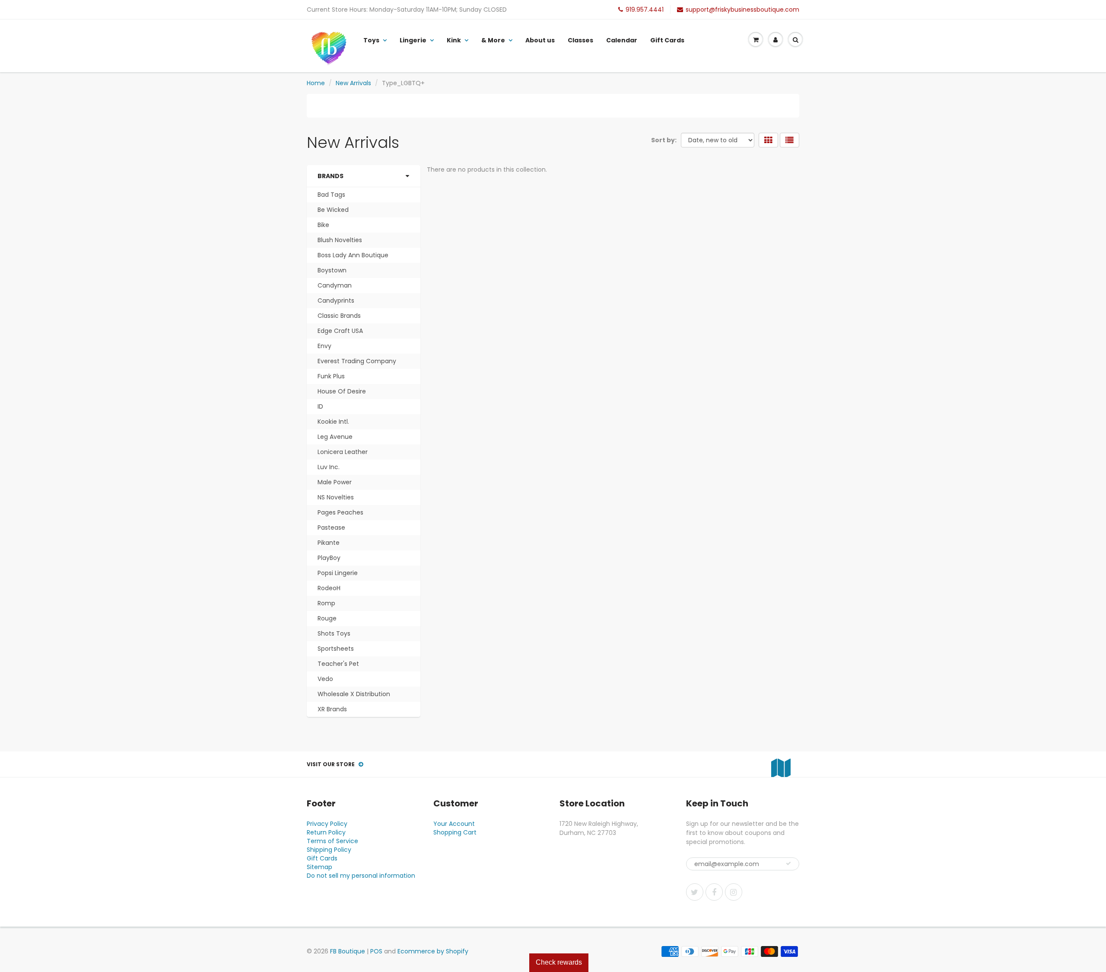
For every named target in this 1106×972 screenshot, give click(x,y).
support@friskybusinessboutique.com (742, 9)
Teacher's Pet (338, 663)
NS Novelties (336, 497)
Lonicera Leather (343, 452)
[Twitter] (694, 892)
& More (493, 40)
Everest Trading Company (357, 361)
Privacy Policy (327, 823)
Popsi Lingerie (338, 573)
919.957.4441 (645, 9)
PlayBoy (329, 557)
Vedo (325, 679)
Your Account (454, 823)
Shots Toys (334, 633)
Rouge (327, 618)
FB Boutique (347, 951)
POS (376, 951)
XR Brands (332, 709)
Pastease (331, 527)
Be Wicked (333, 209)
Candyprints (336, 300)
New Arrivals (353, 83)
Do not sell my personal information (361, 875)
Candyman (335, 285)
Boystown (332, 270)
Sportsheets (336, 648)
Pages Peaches (340, 512)
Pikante (329, 542)
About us (540, 40)
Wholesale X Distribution (354, 694)
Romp (326, 603)
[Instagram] (733, 892)
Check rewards (559, 962)
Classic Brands (339, 315)
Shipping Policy (329, 849)
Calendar (621, 40)
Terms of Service (332, 841)
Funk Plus (331, 376)
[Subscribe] (788, 863)
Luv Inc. (329, 467)
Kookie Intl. (333, 421)
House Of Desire (342, 391)
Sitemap (319, 867)
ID (320, 406)
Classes (580, 40)
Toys (371, 40)
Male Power (335, 482)
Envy (324, 346)
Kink (454, 40)
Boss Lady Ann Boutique (353, 255)
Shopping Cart (455, 832)
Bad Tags (331, 194)
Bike (323, 225)
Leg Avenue (335, 436)
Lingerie (413, 40)
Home (316, 83)
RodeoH (329, 588)
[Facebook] (714, 892)
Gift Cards (667, 40)
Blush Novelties (340, 240)
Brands (330, 176)
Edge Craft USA (340, 330)
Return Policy (326, 832)
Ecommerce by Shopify (432, 951)
